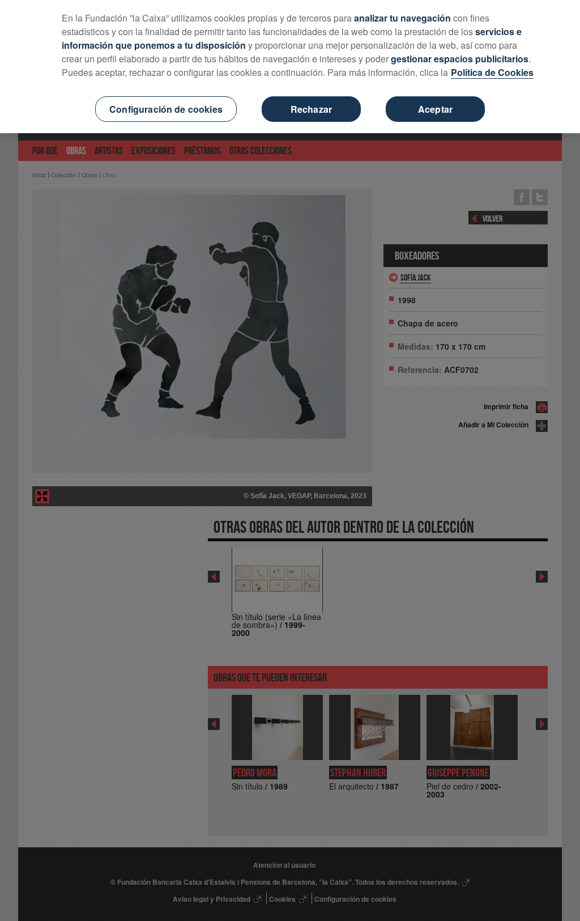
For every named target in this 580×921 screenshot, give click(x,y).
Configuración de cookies (166, 109)
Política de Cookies (492, 72)
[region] (290, 66)
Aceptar (435, 109)
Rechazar (311, 109)
